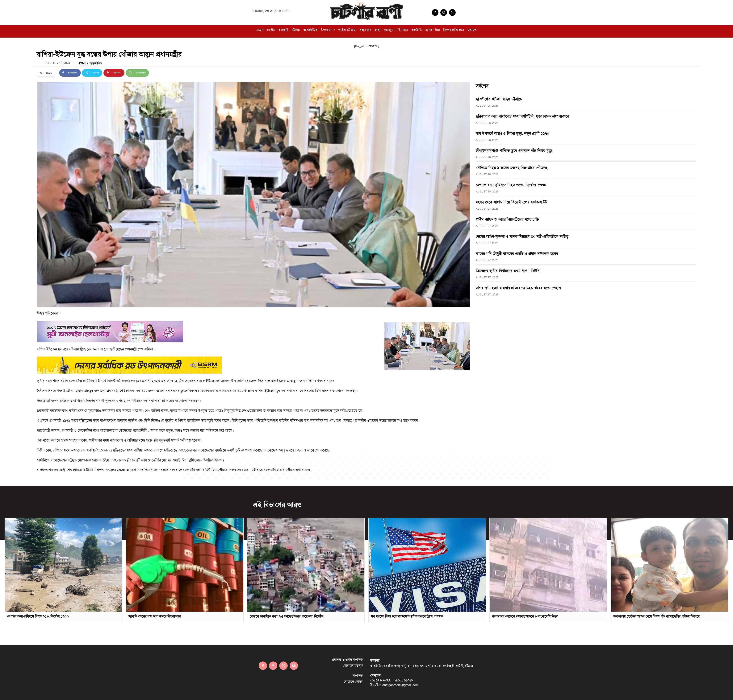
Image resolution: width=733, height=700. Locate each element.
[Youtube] (294, 665)
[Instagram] (443, 12)
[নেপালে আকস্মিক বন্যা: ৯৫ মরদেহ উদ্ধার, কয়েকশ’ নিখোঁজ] (305, 564)
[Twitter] (452, 12)
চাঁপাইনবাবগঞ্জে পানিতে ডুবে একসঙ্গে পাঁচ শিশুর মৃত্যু (514, 150)
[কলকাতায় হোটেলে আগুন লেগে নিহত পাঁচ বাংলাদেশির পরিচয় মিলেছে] (669, 564)
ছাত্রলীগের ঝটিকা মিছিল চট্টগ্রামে (499, 99)
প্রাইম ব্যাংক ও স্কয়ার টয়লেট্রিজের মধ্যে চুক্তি (507, 219)
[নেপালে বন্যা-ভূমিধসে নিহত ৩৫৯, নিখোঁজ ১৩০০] (63, 564)
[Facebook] (435, 12)
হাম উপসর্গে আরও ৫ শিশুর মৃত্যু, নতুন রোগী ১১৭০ (512, 133)
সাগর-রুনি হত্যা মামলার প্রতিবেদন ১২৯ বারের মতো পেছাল (518, 287)
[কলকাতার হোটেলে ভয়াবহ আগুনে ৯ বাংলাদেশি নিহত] (548, 564)
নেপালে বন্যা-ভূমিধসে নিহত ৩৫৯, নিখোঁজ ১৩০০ (511, 184)
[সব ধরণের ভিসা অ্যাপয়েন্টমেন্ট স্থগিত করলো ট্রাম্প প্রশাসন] (427, 564)
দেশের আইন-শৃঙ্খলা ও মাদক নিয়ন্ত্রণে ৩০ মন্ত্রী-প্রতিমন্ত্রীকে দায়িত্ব (522, 236)
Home (82, 63)
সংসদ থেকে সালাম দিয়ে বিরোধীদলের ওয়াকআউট (511, 202)
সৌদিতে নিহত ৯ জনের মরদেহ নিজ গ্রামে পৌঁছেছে (511, 167)
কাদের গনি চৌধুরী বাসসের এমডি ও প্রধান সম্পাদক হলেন (517, 253)
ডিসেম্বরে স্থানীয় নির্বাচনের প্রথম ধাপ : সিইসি (507, 270)
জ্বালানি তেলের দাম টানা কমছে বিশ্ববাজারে (154, 616)
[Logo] (366, 11)
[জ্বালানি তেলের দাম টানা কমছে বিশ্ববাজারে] (184, 564)
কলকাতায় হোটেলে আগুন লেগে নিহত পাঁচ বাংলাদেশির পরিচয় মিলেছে (656, 616)
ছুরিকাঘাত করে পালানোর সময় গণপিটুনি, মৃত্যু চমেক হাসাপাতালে (522, 116)
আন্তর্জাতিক (96, 63)
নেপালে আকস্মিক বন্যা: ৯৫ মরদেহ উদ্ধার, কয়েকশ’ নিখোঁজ (286, 616)
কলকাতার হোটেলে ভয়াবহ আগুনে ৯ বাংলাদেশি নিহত (525, 616)
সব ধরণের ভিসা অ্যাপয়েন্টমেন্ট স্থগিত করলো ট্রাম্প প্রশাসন (407, 616)
